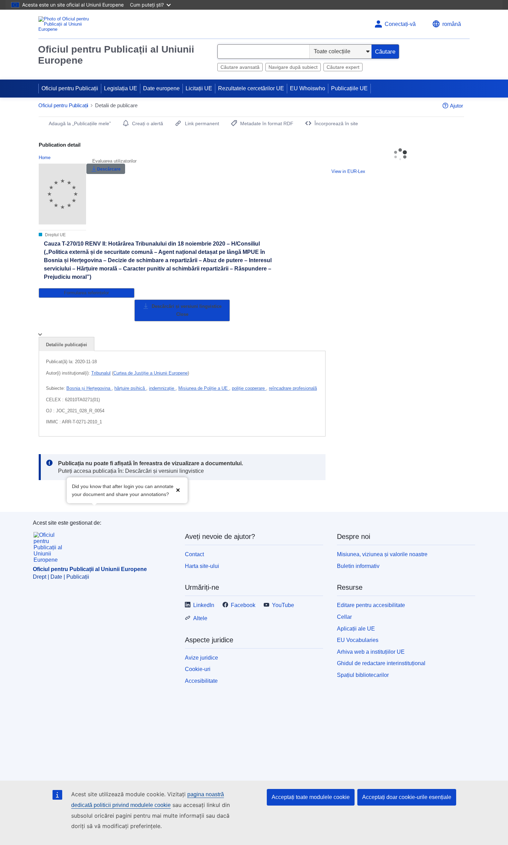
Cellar (344, 617)
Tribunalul (101, 373)
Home (44, 157)
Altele (200, 618)
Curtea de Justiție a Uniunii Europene (150, 373)
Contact (194, 554)
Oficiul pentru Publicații (69, 88)
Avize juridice (201, 658)
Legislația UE (120, 88)
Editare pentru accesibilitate (371, 605)
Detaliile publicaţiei (66, 344)
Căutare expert (343, 67)
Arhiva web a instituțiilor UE (371, 652)
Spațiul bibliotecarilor (363, 675)
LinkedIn (203, 605)
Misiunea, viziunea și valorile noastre (382, 554)
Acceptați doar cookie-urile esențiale (406, 797)
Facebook (243, 605)
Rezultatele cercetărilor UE (251, 88)
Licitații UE (199, 88)
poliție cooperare (249, 388)
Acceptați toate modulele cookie (311, 797)
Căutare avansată (240, 67)
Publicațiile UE (349, 88)
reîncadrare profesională (293, 388)
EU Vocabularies (357, 640)
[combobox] (263, 51)
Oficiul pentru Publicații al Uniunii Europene (116, 55)
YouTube (283, 605)
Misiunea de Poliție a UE (203, 388)
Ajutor (456, 106)
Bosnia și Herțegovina (89, 388)
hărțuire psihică (130, 388)
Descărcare (109, 169)
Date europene (161, 88)
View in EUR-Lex (348, 171)
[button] (177, 490)
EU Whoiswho (307, 88)
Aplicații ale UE (356, 629)
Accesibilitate (201, 681)
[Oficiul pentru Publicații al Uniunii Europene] (65, 24)
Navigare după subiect (293, 67)
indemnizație (162, 388)
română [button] (451, 24)
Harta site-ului (202, 566)
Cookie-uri (197, 669)
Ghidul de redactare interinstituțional (381, 663)
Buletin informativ (358, 566)
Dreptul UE (55, 234)
